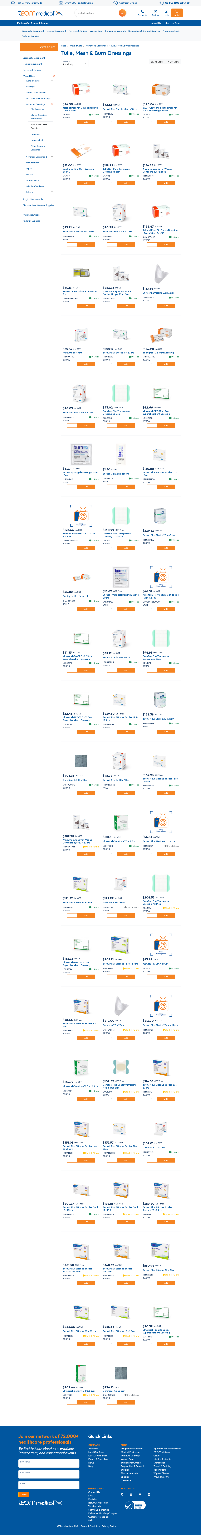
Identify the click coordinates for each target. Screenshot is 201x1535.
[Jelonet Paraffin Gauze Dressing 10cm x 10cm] (81, 89)
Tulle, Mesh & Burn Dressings (125, 45)
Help (90, 1520)
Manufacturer (32, 162)
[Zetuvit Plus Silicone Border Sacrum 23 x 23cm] (161, 1189)
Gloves (157, 1455)
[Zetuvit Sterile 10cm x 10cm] (121, 212)
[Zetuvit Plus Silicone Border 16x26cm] (121, 1250)
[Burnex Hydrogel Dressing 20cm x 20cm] (121, 576)
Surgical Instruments (115, 30)
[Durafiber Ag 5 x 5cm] (121, 1373)
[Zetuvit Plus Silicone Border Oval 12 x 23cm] (81, 1189)
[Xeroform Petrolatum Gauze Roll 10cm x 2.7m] (161, 576)
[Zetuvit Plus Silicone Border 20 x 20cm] (161, 1066)
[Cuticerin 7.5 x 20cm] (121, 1005)
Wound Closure (33, 80)
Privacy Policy (109, 1526)
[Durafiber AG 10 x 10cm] (81, 760)
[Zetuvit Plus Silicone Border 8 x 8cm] (81, 1005)
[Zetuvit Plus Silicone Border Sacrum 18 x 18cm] (81, 1250)
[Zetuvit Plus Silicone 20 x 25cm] (161, 1250)
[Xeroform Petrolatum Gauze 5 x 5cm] (81, 273)
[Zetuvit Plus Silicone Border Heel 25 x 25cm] (81, 1128)
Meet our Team (172, 23)
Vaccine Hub (94, 1506)
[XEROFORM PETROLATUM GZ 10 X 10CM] (81, 515)
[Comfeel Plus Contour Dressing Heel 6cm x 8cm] (121, 1066)
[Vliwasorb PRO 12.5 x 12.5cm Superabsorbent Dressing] (81, 699)
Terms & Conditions (90, 1526)
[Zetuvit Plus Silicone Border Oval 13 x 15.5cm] (121, 1189)
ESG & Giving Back (97, 1455)
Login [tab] (166, 15)
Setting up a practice (98, 1509)
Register (92, 1499)
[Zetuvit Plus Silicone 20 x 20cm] (81, 1312)
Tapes (29, 168)
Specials (125, 1476)
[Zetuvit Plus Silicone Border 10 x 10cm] (161, 454)
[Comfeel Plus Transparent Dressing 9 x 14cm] (161, 883)
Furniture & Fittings (78, 30)
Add (86, 122)
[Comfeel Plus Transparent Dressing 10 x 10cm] (121, 515)
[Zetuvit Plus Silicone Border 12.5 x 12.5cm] (161, 760)
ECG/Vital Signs (161, 1452)
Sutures (29, 174)
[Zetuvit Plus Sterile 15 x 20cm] (121, 334)
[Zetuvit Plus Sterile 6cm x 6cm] (161, 822)
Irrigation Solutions (35, 186)
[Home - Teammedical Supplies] (40, 12)
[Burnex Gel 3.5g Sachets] (121, 454)
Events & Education (98, 1459)
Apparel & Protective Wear (167, 1448)
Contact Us (94, 1492)
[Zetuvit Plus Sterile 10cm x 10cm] (121, 89)
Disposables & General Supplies (144, 30)
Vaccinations (159, 1469)
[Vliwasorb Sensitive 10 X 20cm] (81, 1373)
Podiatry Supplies (30, 35)
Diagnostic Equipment (32, 30)
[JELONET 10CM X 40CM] (161, 944)
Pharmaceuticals (171, 30)
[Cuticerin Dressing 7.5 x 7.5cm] (161, 273)
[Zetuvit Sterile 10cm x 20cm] (81, 393)
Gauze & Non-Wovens (36, 92)
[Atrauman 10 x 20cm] (121, 883)
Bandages (30, 86)
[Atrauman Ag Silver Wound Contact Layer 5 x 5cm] (161, 151)
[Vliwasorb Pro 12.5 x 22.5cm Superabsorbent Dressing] (81, 638)
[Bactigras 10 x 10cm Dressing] (161, 334)
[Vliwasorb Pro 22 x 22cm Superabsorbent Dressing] (161, 1312)
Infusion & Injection (162, 1459)
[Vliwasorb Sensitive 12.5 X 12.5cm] (81, 1066)
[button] (54, 58)
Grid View (158, 61)
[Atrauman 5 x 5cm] (81, 334)
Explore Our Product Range (32, 23)
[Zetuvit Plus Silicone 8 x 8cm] (81, 883)
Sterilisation (159, 1462)
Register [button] (155, 15)
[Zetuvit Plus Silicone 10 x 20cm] (121, 1312)
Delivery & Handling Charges (102, 1513)
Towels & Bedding (162, 1466)
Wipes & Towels (161, 1473)
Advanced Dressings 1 (36, 104)
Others (29, 192)
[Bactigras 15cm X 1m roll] (81, 576)
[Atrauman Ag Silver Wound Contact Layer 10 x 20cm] (81, 822)
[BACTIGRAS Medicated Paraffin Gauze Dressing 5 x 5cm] (161, 89)
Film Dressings (37, 109)
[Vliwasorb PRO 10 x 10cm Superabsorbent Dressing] (161, 393)
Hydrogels (35, 134)
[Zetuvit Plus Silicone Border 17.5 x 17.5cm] (121, 699)
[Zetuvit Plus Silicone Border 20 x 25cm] (121, 1128)
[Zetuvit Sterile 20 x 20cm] (121, 638)
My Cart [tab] (177, 15)
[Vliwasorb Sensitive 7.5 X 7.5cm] (121, 822)
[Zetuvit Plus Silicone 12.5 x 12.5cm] (121, 944)
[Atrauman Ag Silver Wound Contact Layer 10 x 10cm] (121, 273)
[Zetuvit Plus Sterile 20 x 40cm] (161, 515)
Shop (63, 45)
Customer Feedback (98, 1516)
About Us (156, 23)
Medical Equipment (56, 30)
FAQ (90, 1495)
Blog (90, 1466)
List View (174, 61)
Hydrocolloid (37, 140)
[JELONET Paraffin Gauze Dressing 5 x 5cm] (121, 151)
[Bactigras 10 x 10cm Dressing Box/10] (81, 151)
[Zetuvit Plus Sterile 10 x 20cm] (81, 212)
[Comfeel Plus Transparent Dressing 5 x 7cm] (121, 393)
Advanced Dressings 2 (36, 156)
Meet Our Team (96, 1452)
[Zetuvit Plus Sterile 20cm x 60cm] (161, 1005)
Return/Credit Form (98, 1502)
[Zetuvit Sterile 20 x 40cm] (121, 760)
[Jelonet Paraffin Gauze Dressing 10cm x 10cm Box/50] (161, 212)
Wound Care (96, 30)
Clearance (126, 1480)
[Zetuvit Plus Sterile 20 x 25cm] (161, 699)
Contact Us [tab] (142, 15)
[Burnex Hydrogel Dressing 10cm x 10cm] (81, 454)
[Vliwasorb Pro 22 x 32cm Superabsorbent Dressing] (81, 944)
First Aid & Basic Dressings (38, 98)
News (91, 1462)
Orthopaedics (32, 180)
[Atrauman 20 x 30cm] (161, 1128)
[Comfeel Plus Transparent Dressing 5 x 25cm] (161, 638)
